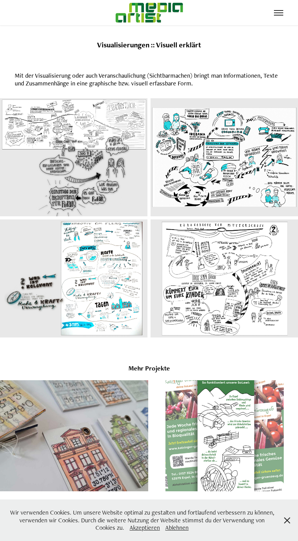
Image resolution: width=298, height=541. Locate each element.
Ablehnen (177, 528)
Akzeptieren (145, 528)
